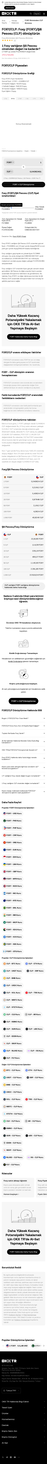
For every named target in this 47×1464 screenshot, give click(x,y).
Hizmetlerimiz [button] (8, 1419)
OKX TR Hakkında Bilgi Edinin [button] (15, 1401)
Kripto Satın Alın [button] (9, 1431)
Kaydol (37, 14)
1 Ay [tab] (27, 98)
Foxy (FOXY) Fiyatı (19, 236)
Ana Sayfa (4, 22)
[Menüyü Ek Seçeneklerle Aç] (44, 14)
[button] (31, 13)
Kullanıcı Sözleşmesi (22, 1320)
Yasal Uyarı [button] (7, 1407)
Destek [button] (5, 1425)
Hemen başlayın (11, 1194)
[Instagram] (11, 1457)
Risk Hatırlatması (30, 1315)
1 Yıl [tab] (34, 98)
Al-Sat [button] (5, 1443)
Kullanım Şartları (15, 1315)
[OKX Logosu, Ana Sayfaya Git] (9, 14)
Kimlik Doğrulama (15, 661)
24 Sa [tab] (13, 98)
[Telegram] (7, 1457)
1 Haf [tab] (20, 98)
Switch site (10, 8)
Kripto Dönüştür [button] (9, 1437)
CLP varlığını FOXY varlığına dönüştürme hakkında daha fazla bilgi (22, 586)
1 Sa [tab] (5, 98)
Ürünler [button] (5, 1413)
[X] (3, 1457)
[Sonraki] (43, 1345)
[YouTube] (15, 1457)
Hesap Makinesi (15, 22)
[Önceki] (3, 1345)
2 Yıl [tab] (41, 98)
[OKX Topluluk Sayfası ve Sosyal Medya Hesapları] (19, 1457)
